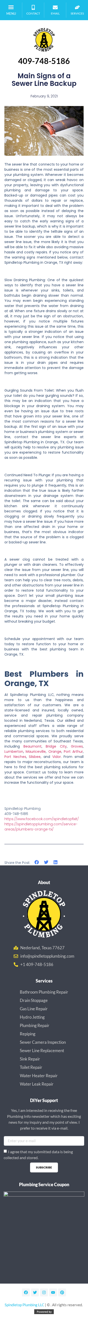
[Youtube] (53, 1292)
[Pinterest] (62, 1292)
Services (77, 13)
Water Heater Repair (39, 1075)
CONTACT (33, 13)
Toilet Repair (31, 1067)
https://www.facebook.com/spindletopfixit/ (41, 818)
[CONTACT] (33, 7)
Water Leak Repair (37, 1084)
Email (55, 13)
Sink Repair (30, 1058)
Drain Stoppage (34, 1000)
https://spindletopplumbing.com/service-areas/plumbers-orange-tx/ (40, 827)
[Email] (55, 7)
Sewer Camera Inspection (43, 1042)
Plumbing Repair (34, 1025)
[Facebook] (26, 1292)
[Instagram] (44, 1292)
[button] (11, 7)
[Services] (77, 7)
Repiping (27, 1033)
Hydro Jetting (32, 1017)
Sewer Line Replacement (42, 1050)
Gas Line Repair (34, 1008)
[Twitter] (35, 1292)
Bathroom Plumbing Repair (44, 992)
